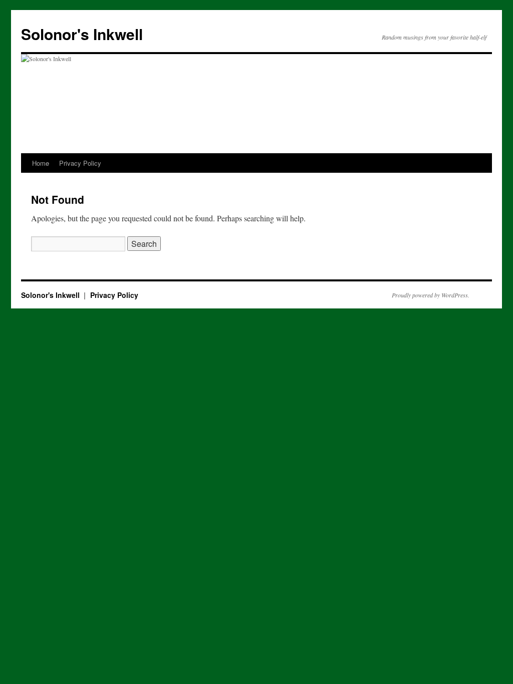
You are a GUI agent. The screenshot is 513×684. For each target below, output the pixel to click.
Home (40, 163)
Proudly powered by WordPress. (430, 295)
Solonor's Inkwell (82, 34)
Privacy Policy (80, 163)
